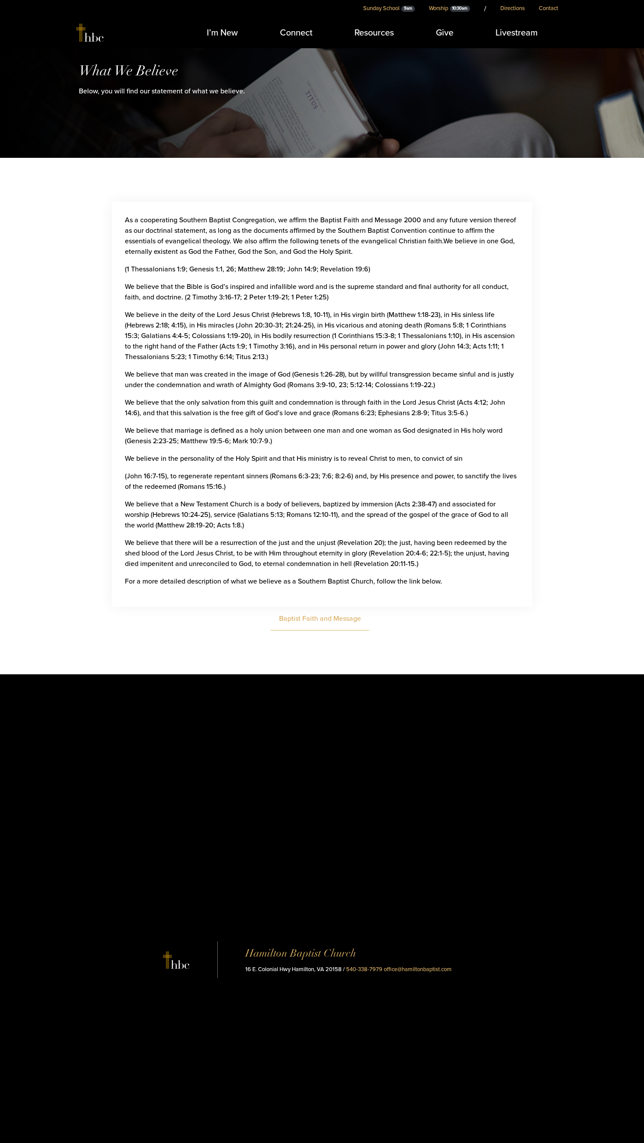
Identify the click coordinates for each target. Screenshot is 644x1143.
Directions (512, 8)
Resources (374, 33)
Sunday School (387, 8)
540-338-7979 (364, 969)
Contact (548, 8)
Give (444, 33)
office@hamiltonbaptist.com (418, 969)
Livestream (516, 33)
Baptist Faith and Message (320, 618)
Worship (448, 8)
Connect (296, 33)
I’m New (222, 33)
